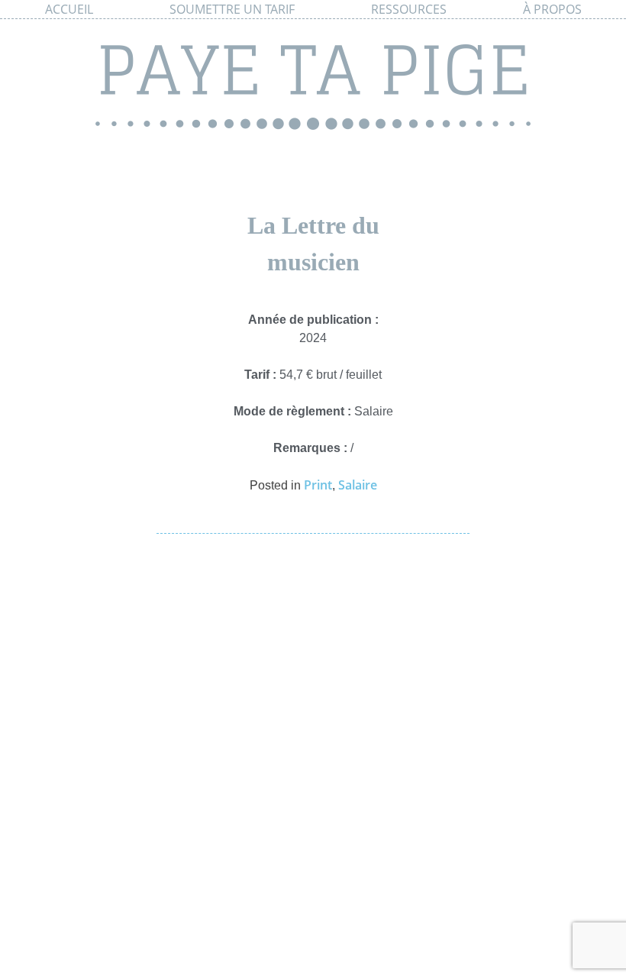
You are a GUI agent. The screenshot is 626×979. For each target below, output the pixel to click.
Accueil (69, 9)
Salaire (357, 485)
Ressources (409, 9)
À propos (552, 9)
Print (318, 485)
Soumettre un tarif (232, 9)
